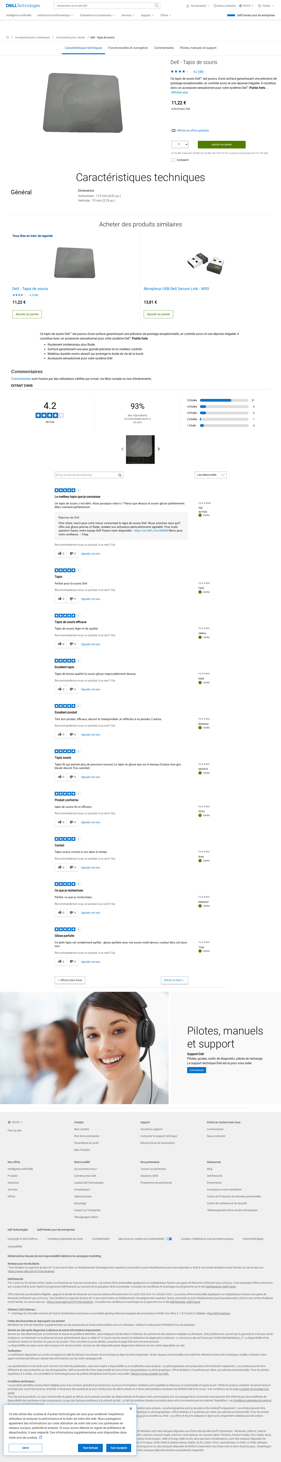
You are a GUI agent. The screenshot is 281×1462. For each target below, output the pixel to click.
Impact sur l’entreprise (87, 1210)
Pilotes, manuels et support (198, 48)
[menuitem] (55, 15)
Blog (209, 1168)
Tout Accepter (118, 1447)
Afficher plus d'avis (71, 980)
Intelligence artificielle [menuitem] (18, 15)
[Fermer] (131, 1408)
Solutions (13, 1182)
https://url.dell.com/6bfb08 (151, 530)
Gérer (25, 1447)
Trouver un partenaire (153, 1168)
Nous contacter (216, 1136)
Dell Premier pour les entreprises (256, 15)
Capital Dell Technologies (88, 1182)
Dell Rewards (214, 1175)
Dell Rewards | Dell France (221, 1286)
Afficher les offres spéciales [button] (193, 130)
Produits (13, 1175)
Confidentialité (100, 1238)
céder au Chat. (160, 1373)
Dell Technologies (18, 1229)
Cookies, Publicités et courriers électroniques (207, 1238)
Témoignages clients (86, 1217)
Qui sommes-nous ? (85, 1168)
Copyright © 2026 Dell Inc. (23, 1238)
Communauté (215, 1129)
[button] (198, 5)
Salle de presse (83, 1196)
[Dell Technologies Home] (23, 5)
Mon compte (81, 1129)
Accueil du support (151, 1129)
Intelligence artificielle (20, 1168)
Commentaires (164, 48)
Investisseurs (82, 1189)
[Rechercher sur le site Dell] (157, 6)
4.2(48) (33, 295)
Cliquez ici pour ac (141, 1373)
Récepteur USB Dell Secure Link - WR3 (176, 288)
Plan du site (14, 1130)
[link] (224, 5)
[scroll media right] (158, 449)
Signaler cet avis (90, 553)
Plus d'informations (218, 1313)
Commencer (196, 1070)
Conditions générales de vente (65, 1238)
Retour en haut (173, 980)
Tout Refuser (90, 1447)
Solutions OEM (149, 1175)
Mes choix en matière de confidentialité (142, 1238)
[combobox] (107, 6)
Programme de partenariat (156, 1182)
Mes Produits (82, 1149)
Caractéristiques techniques (83, 48)
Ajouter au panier (222, 144)
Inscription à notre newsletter (224, 1189)
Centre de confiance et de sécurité (227, 1203)
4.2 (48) (198, 72)
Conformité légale (253, 1238)
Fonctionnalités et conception (128, 48)
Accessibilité (15, 1246)
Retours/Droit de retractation (157, 1142)
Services (12, 1189)
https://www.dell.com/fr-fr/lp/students (31, 1271)
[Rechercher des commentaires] (120, 475)
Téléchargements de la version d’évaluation (232, 1210)
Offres (11, 1196)
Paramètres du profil (86, 1142)
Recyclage (80, 1203)
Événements (214, 1182)
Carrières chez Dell (85, 1175)
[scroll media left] (122, 449)
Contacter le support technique (158, 1136)
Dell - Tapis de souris (30, 288)
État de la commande (86, 1136)
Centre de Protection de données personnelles (234, 1196)
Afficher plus (179, 92)
